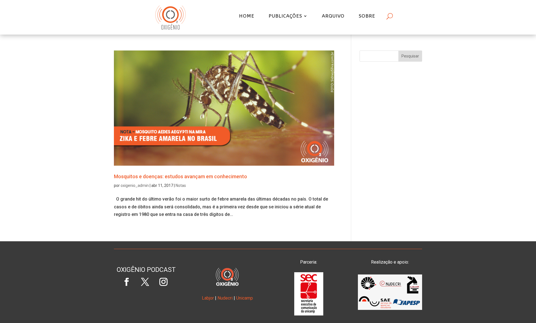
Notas (181, 185)
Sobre (367, 16)
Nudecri (225, 298)
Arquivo (333, 16)
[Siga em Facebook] (126, 282)
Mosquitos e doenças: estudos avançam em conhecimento (180, 176)
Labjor (208, 298)
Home (246, 16)
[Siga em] (146, 300)
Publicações (285, 16)
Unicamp (244, 298)
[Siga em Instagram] (163, 282)
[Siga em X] (145, 282)
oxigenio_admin (135, 185)
